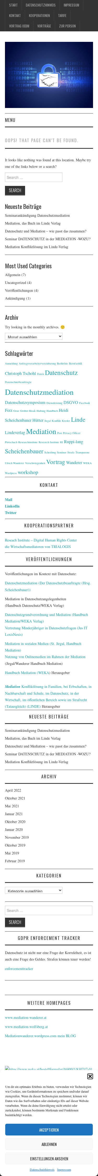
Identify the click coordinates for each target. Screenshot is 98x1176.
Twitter (10, 512)
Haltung (41, 411)
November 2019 (17, 837)
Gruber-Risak (28, 411)
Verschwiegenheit (35, 463)
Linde (78, 419)
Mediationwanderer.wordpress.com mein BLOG (40, 1035)
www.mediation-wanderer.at (26, 1017)
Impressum (64, 1169)
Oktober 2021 (15, 798)
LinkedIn (12, 506)
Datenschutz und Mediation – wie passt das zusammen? (45, 231)
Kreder (66, 421)
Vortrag (55, 462)
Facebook (84, 403)
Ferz (8, 410)
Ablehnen (49, 1144)
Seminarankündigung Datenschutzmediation (37, 215)
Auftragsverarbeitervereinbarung (37, 363)
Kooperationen (39, 15)
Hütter (37, 420)
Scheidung (50, 452)
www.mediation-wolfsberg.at (26, 1026)
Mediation (41, 431)
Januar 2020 (14, 829)
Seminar (61, 452)
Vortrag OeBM (19, 26)
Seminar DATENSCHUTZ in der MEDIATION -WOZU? (47, 238)
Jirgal (47, 421)
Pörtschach (11, 442)
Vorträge (44, 26)
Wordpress (11, 473)
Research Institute (49, 442)
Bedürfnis (62, 363)
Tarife (62, 15)
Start (13, 5)
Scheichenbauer (24, 451)
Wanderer (74, 462)
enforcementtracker (19, 968)
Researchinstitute (28, 442)
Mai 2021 (12, 805)
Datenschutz (61, 372)
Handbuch (52, 411)
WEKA (87, 463)
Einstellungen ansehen (49, 1158)
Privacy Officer (71, 433)
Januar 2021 (14, 813)
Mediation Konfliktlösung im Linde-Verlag (36, 246)
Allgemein (12, 274)
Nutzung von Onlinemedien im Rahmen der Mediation (45, 656)
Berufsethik (75, 363)
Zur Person (67, 26)
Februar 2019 (15, 860)
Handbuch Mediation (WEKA (27, 672)
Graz (16, 411)
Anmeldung (11, 363)
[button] (90, 1076)
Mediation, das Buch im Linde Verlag (33, 223)
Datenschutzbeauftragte (18, 382)
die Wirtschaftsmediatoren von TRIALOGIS (38, 546)
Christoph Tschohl (20, 373)
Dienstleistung (54, 403)
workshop (28, 472)
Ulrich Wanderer (14, 463)
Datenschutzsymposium (25, 402)
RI (61, 442)
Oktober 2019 (15, 845)
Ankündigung (15, 298)
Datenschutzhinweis (42, 1169)
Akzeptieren (49, 1130)
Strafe (70, 452)
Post (59, 433)
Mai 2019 (12, 852)
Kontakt (15, 15)
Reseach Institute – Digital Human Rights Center (41, 540)
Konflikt (56, 421)
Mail (8, 499)
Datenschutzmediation (39, 392)
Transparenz (82, 452)
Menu (10, 120)
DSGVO (71, 402)
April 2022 (13, 790)
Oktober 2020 (15, 821)
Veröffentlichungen (19, 290)
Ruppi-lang (73, 441)
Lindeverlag (15, 432)
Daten (40, 374)
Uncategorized (15, 282)
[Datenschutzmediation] (49, 74)
